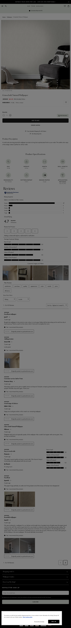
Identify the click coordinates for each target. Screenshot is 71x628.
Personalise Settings (39, 621)
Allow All (53, 621)
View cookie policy (27, 617)
